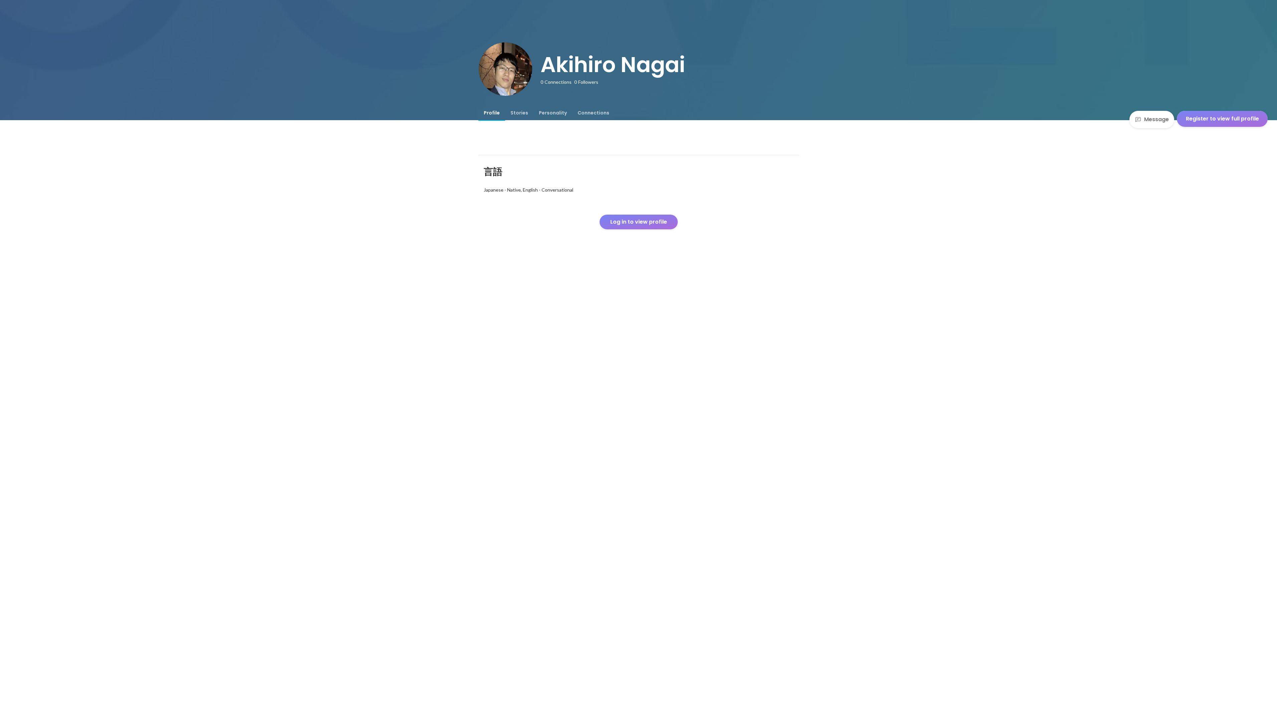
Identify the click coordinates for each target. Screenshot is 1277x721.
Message (1156, 119)
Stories (519, 112)
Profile (492, 112)
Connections (593, 112)
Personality (553, 112)
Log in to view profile (638, 222)
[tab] (491, 113)
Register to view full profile (1222, 119)
